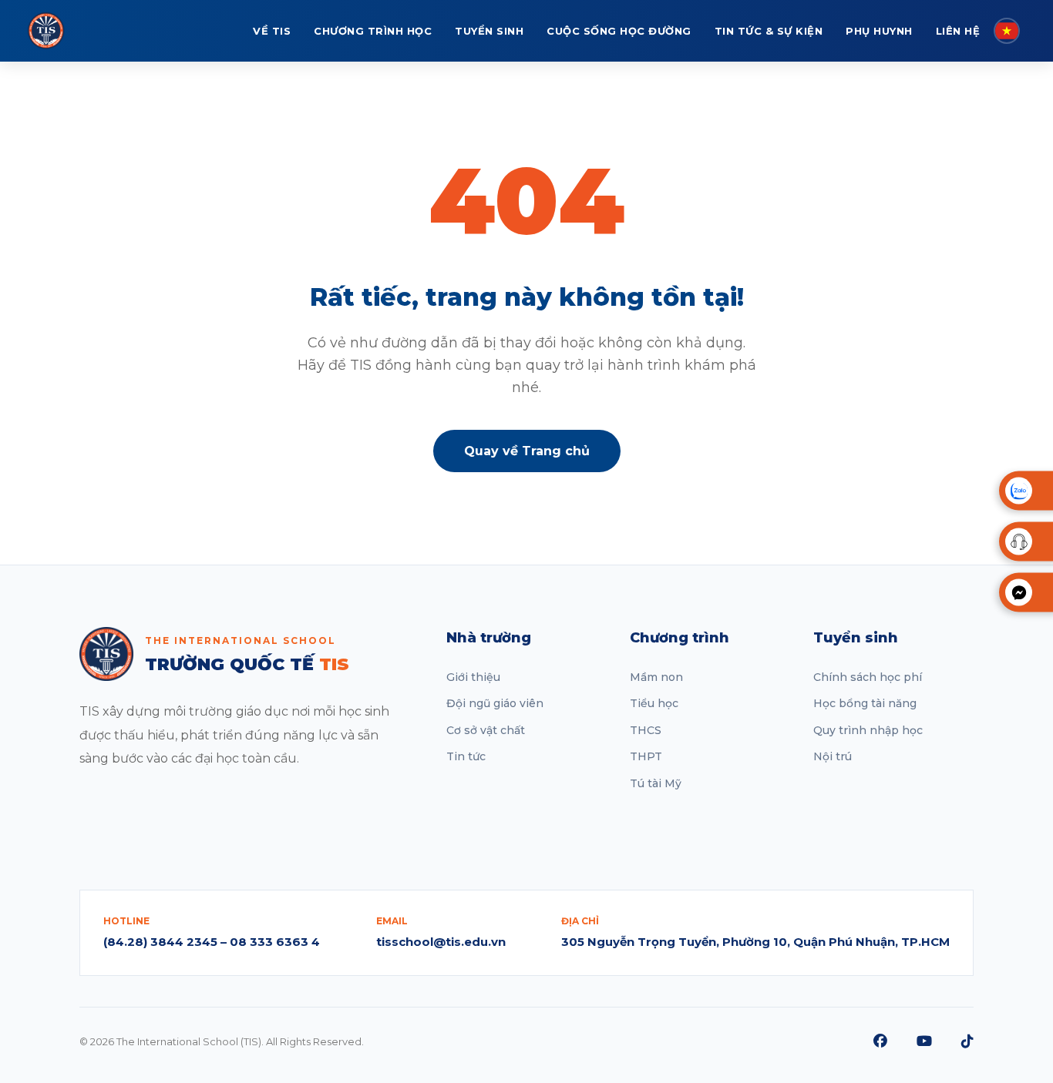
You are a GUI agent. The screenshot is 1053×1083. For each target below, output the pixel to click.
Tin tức (466, 756)
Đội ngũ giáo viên (494, 703)
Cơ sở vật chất (485, 730)
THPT (646, 756)
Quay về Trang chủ (527, 451)
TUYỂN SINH (489, 31)
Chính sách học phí (867, 677)
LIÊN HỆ (958, 31)
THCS (645, 730)
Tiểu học (654, 703)
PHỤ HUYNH (879, 31)
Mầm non (656, 677)
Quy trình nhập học (868, 730)
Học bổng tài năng (865, 703)
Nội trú (832, 756)
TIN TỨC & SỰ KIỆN (769, 31)
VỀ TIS (272, 31)
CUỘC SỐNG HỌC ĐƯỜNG (619, 31)
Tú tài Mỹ (655, 783)
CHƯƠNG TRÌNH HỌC (373, 31)
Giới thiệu (473, 677)
